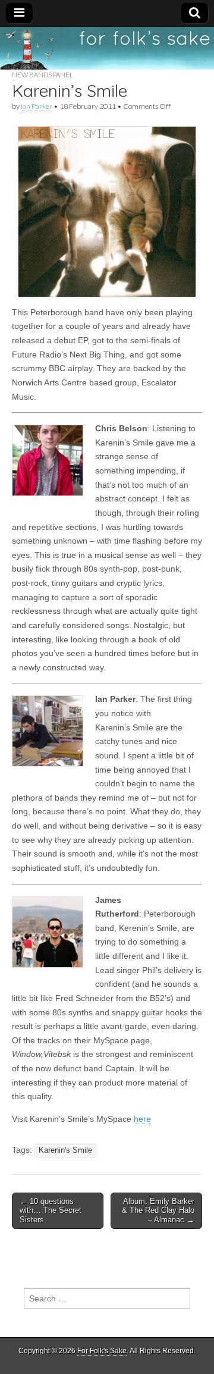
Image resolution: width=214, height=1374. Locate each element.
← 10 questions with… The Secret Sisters (50, 1210)
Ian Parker (36, 106)
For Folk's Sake (102, 1351)
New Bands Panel (42, 75)
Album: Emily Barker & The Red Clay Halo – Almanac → (158, 1210)
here (142, 1119)
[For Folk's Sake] (107, 48)
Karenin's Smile (65, 1150)
